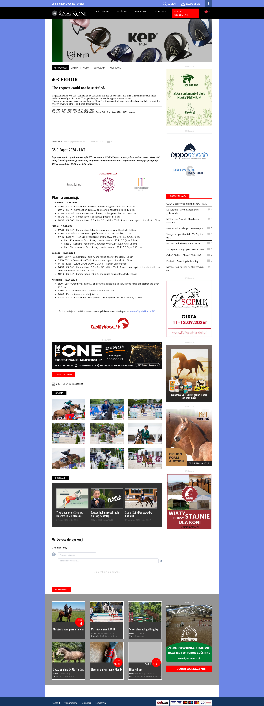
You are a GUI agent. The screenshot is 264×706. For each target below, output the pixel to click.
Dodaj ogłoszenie (181, 13)
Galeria (59, 393)
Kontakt (160, 11)
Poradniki (141, 11)
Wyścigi (122, 11)
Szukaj (172, 3)
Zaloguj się (193, 3)
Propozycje (115, 68)
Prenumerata (70, 702)
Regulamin (100, 702)
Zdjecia (74, 68)
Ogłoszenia (102, 11)
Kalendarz (86, 702)
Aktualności (60, 68)
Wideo (86, 68)
